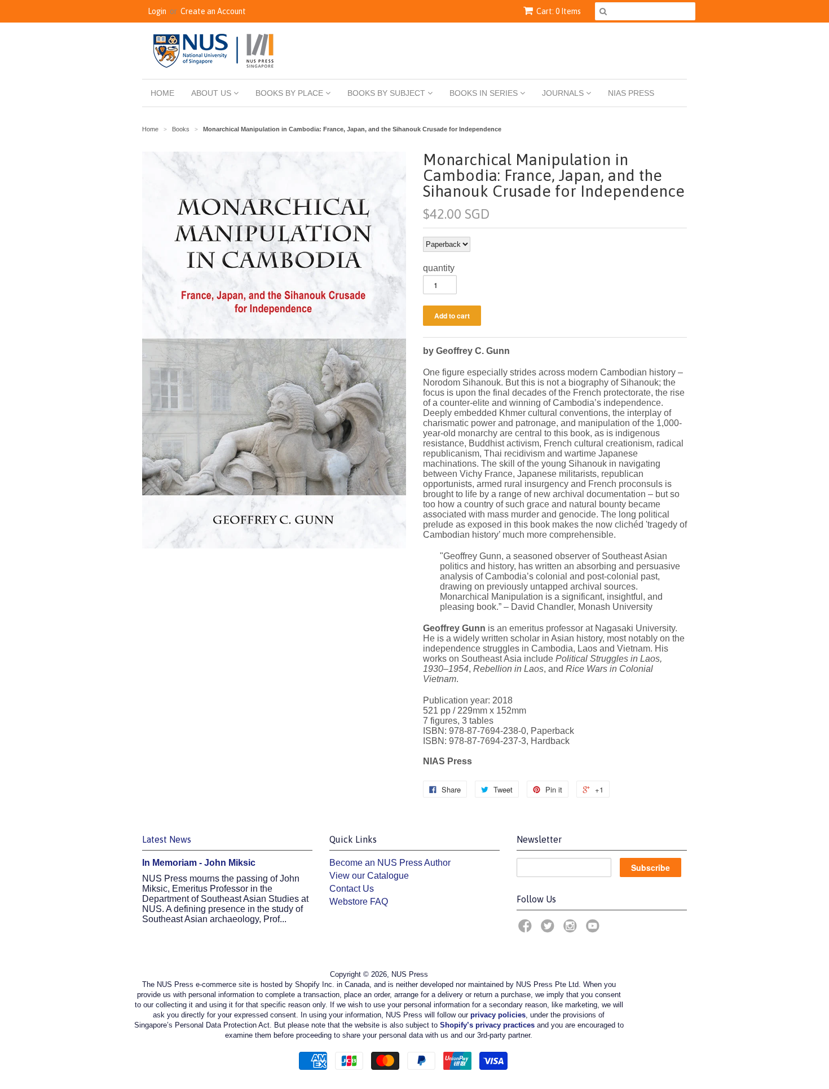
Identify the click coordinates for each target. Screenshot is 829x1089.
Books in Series (484, 93)
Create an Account (213, 11)
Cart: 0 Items (558, 11)
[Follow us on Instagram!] (571, 929)
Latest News (166, 839)
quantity (439, 268)
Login (157, 11)
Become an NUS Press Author (390, 862)
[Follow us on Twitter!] (549, 929)
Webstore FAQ (358, 901)
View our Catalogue (369, 875)
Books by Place (290, 93)
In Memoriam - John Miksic (198, 862)
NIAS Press (631, 93)
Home (162, 93)
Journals (564, 93)
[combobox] (645, 11)
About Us (212, 93)
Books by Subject (387, 93)
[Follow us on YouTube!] (594, 929)
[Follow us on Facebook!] (526, 929)
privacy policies (498, 1015)
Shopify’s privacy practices (487, 1025)
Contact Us (351, 888)
